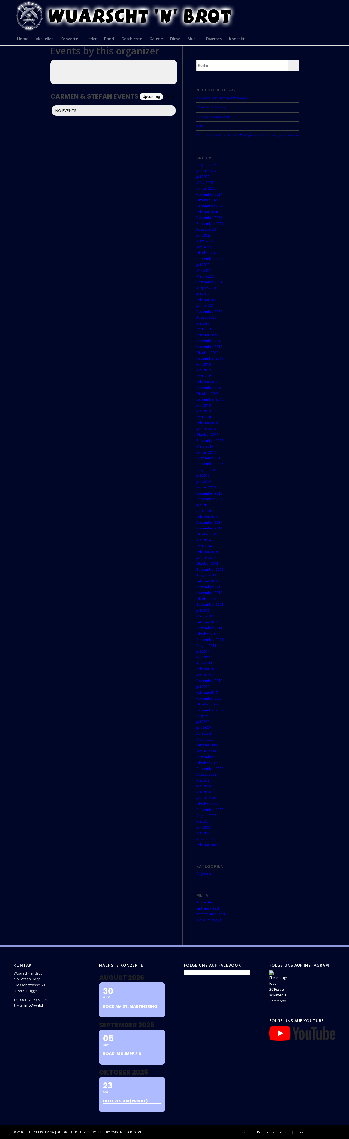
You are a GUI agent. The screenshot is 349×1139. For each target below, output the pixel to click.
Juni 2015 (203, 504)
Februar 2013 (207, 581)
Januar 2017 (206, 452)
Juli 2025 (202, 176)
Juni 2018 (203, 405)
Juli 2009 (202, 721)
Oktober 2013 (207, 563)
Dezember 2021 (209, 281)
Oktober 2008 (207, 762)
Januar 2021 (206, 305)
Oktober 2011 (207, 633)
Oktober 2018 (207, 393)
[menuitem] (23, 38)
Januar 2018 (206, 428)
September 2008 (209, 768)
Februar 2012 (207, 622)
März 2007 (204, 838)
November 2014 (209, 528)
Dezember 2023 (209, 217)
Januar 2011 (206, 674)
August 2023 (206, 229)
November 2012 (209, 592)
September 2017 (209, 440)
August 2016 (206, 469)
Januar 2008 (206, 797)
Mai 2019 (203, 369)
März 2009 (204, 739)
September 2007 (209, 809)
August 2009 (206, 715)
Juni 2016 (203, 481)
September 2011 (209, 639)
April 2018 (204, 416)
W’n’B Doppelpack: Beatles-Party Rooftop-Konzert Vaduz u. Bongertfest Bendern (247, 135)
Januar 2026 (206, 170)
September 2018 (209, 399)
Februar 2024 (207, 211)
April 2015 (204, 510)
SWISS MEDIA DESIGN (126, 1132)
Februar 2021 (207, 299)
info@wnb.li (34, 1005)
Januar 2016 (206, 487)
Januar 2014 (206, 557)
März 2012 (204, 616)
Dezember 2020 (209, 311)
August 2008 (206, 774)
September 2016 (209, 463)
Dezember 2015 (209, 493)
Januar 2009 (206, 751)
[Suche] (332, 38)
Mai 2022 (203, 270)
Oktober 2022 (207, 252)
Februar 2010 (207, 692)
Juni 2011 (203, 657)
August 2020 (206, 317)
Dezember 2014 (209, 522)
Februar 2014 (207, 551)
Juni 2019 (203, 364)
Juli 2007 (202, 821)
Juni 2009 (203, 727)
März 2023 (204, 241)
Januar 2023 (206, 247)
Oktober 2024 (207, 200)
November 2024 (209, 194)
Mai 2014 (203, 539)
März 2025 (204, 182)
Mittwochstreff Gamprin (211, 107)
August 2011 (206, 645)
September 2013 (209, 569)
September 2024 (209, 206)
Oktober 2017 (207, 434)
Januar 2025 (206, 188)
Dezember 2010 (209, 680)
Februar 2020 (207, 334)
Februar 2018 (207, 422)
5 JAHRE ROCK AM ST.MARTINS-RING (221, 98)
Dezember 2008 (209, 756)
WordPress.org (208, 919)
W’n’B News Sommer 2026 (213, 116)
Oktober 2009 (207, 704)
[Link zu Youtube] (331, 1132)
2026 (199, 125)
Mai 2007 (203, 833)
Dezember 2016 (209, 457)
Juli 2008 (202, 780)
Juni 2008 (203, 786)
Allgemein (204, 873)
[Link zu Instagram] (323, 1132)
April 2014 (204, 545)
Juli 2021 (202, 293)
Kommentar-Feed (210, 913)
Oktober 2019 (207, 352)
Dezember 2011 (209, 627)
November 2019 (209, 346)
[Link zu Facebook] (315, 1132)
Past (170, 97)
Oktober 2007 (207, 803)
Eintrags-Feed (207, 908)
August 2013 (206, 575)
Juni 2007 (203, 827)
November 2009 (209, 698)
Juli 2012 (202, 610)
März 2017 (204, 446)
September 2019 (209, 358)
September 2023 (209, 223)
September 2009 (209, 710)
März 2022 (204, 276)
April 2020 (204, 328)
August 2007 (206, 815)
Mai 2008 (203, 792)
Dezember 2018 (209, 387)
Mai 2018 (203, 410)
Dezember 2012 (209, 586)
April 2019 (204, 375)
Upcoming (151, 97)
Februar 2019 (207, 381)
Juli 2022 (202, 264)
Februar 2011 (207, 668)
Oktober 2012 (207, 598)
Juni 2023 (203, 235)
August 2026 (206, 164)
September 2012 (209, 604)
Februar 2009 (207, 745)
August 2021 (206, 288)
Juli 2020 (202, 323)
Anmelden (204, 902)
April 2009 (204, 733)
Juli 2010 (202, 686)
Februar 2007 (207, 844)
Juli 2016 (202, 475)
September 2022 (209, 258)
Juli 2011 (202, 651)
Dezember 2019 (209, 340)
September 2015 (209, 498)
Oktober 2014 (207, 534)
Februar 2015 (207, 516)
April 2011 (204, 663)
